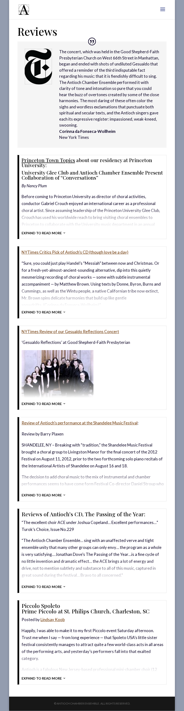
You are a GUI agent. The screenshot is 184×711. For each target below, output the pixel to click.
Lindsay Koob (52, 619)
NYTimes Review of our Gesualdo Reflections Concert (70, 331)
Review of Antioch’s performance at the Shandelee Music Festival (80, 422)
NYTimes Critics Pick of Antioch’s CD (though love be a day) (75, 252)
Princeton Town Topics (48, 160)
